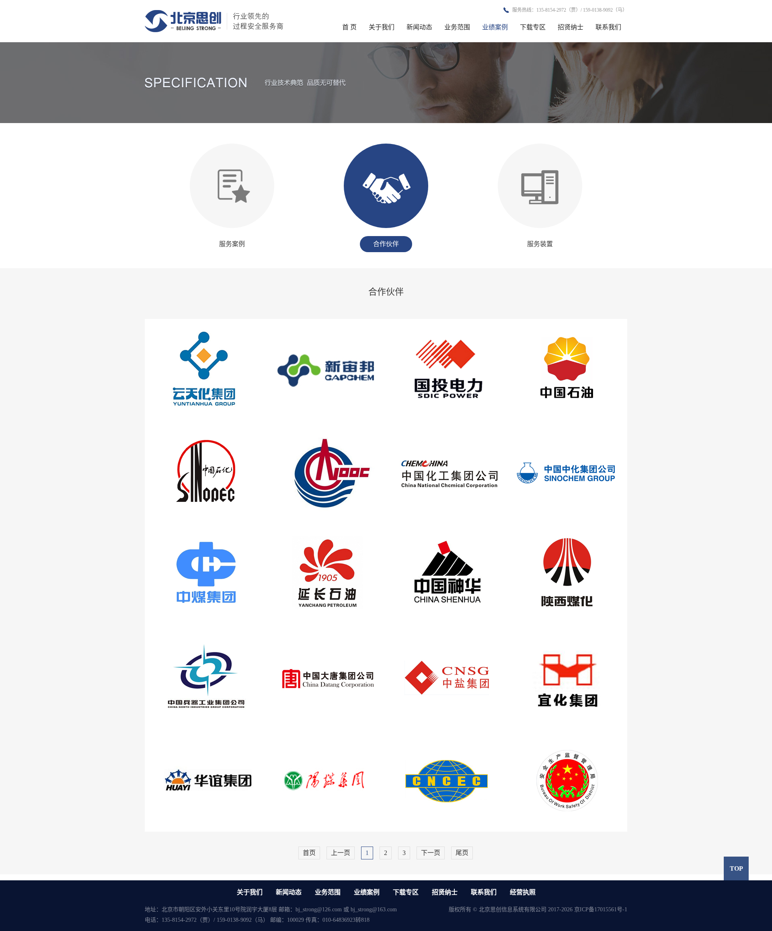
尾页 (462, 852)
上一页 (340, 852)
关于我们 (381, 27)
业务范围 (457, 27)
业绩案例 (495, 27)
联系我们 (608, 27)
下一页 (430, 852)
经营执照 (523, 892)
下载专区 (533, 27)
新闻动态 (419, 27)
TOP (736, 868)
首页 (309, 852)
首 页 (349, 27)
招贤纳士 (570, 27)
